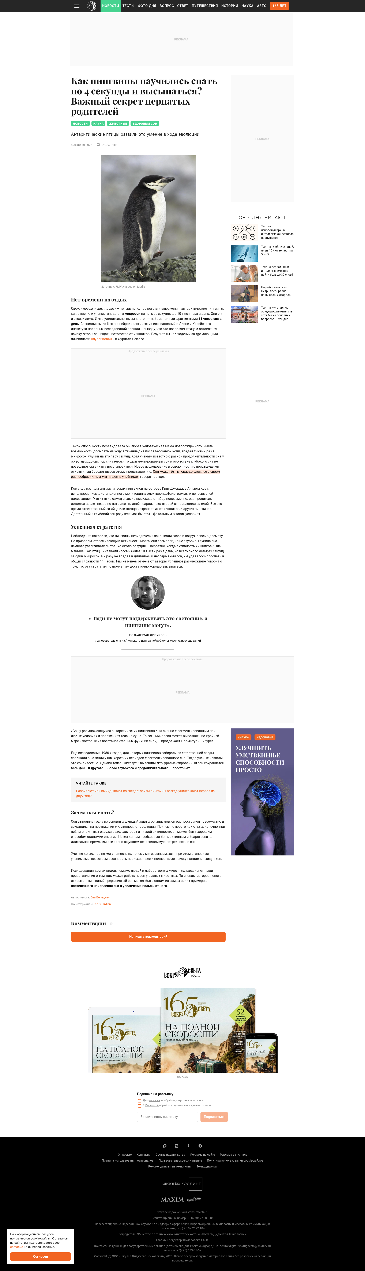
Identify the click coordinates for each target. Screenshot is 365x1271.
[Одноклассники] (188, 1145)
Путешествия (205, 6)
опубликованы (102, 339)
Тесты (129, 6)
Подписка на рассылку (155, 1094)
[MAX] (164, 1145)
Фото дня (147, 6)
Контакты (144, 1154)
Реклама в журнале (233, 1154)
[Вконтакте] (176, 1145)
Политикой (152, 1105)
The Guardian (102, 904)
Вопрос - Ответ (174, 6)
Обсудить (109, 144)
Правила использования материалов (128, 1160)
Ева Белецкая (100, 897)
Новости (110, 6)
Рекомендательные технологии (170, 1166)
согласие (154, 1100)
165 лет (279, 6)
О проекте (125, 1154)
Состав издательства (170, 1154)
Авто (262, 6)
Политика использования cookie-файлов (235, 1160)
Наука (248, 6)
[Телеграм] (200, 1145)
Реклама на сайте (202, 1154)
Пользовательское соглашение (180, 1160)
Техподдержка (207, 1166)
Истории (229, 6)
